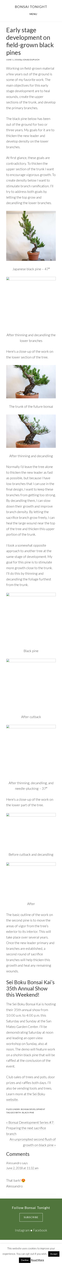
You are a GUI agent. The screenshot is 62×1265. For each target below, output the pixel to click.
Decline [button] (24, 1260)
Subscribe (31, 1217)
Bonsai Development (33, 1109)
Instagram (22, 1230)
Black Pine (28, 1112)
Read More (37, 1260)
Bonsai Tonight (31, 7)
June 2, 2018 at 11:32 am (22, 1168)
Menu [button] (33, 13)
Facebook (40, 1230)
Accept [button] (53, 1254)
